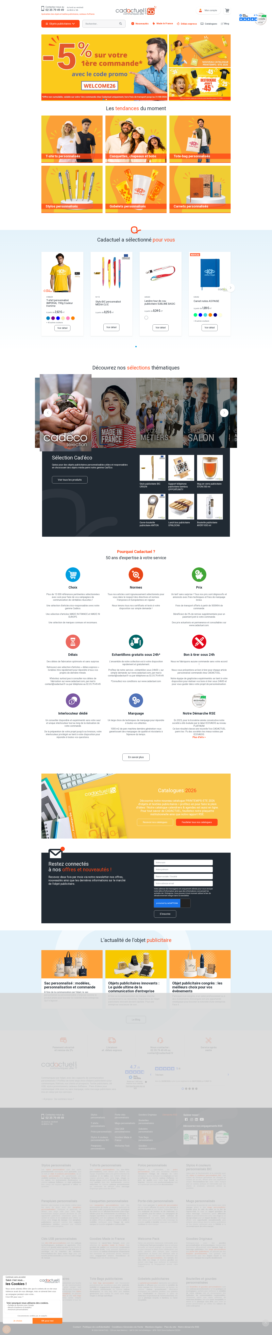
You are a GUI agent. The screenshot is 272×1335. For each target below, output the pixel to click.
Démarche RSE (169, 1114)
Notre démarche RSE (188, 1327)
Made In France (165, 23)
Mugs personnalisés (125, 1123)
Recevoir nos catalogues (155, 822)
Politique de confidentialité (96, 1327)
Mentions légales (153, 1327)
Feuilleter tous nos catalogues (197, 822)
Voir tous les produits (70, 479)
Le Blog (136, 1019)
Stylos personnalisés (98, 1116)
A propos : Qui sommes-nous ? (58, 1099)
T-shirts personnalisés (98, 1124)
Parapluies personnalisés (98, 1147)
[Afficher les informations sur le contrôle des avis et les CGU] (146, 1082)
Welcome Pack (122, 1145)
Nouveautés (142, 23)
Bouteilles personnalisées (146, 1122)
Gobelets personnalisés (146, 1130)
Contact (77, 1327)
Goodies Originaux (148, 1114)
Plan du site (170, 1327)
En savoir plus (136, 757)
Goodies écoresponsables (147, 1147)
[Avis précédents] (151, 1075)
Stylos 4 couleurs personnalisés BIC (100, 1139)
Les (104, 1205)
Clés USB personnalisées (122, 1130)
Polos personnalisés (101, 1131)
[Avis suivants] (228, 1075)
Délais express (189, 23)
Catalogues (211, 23)
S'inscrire (165, 913)
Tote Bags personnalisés (146, 1139)
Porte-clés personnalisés (122, 1116)
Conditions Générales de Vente (127, 1327)
